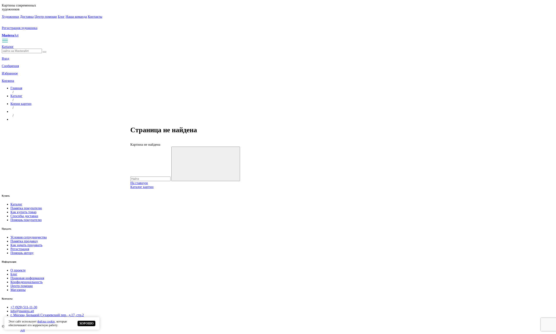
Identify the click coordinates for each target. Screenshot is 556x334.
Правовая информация (27, 278)
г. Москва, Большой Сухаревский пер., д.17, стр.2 (47, 315)
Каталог (8, 46)
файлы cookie (46, 321)
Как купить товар (23, 212)
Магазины (18, 290)
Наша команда (76, 16)
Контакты (95, 16)
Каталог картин (142, 187)
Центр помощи (46, 16)
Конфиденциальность (26, 282)
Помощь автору (22, 253)
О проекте (18, 270)
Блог (61, 16)
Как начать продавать (26, 245)
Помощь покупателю (26, 220)
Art (10, 35)
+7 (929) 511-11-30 (23, 307)
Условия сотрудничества (28, 237)
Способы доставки (24, 216)
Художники (10, 16)
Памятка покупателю (26, 208)
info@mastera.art (22, 311)
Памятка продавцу (24, 241)
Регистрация (19, 249)
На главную (139, 183)
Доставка (27, 16)
